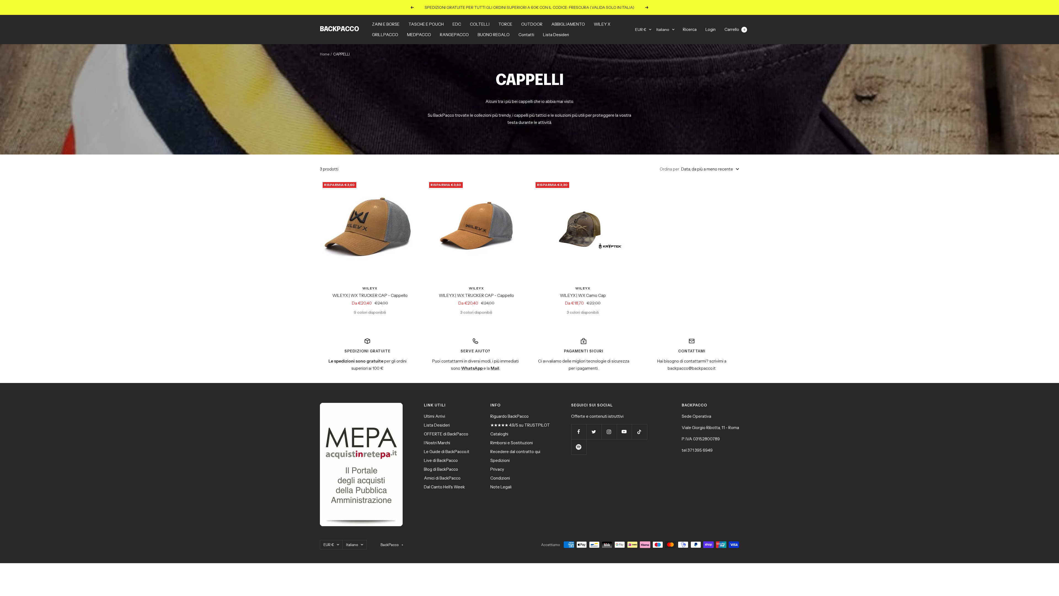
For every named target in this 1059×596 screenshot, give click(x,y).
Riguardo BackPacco (509, 416)
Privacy (497, 469)
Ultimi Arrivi (434, 416)
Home (324, 54)
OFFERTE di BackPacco (446, 434)
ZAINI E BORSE (386, 24)
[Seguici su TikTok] (639, 431)
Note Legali (501, 486)
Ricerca (690, 29)
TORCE (505, 24)
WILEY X (602, 24)
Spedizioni (500, 460)
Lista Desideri (556, 34)
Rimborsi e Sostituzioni (511, 442)
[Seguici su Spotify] (578, 446)
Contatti (526, 34)
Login (710, 29)
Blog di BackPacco (441, 469)
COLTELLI (480, 24)
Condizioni (500, 478)
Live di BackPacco (441, 460)
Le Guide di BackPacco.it (446, 451)
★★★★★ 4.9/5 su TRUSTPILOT (520, 425)
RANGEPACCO (454, 34)
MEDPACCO (419, 34)
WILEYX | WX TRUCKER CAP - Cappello (370, 295)
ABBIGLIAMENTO (568, 24)
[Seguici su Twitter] (593, 431)
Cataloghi (499, 434)
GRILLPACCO (385, 34)
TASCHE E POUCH (426, 24)
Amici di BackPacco (442, 478)
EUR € (640, 29)
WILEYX (369, 288)
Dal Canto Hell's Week (444, 486)
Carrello (734, 29)
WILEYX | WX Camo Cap (583, 295)
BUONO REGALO (494, 34)
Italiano (662, 29)
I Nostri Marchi (437, 442)
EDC (457, 24)
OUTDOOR (531, 24)
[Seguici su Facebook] (578, 431)
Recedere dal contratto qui (515, 451)
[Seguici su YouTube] (624, 431)
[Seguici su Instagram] (609, 431)
